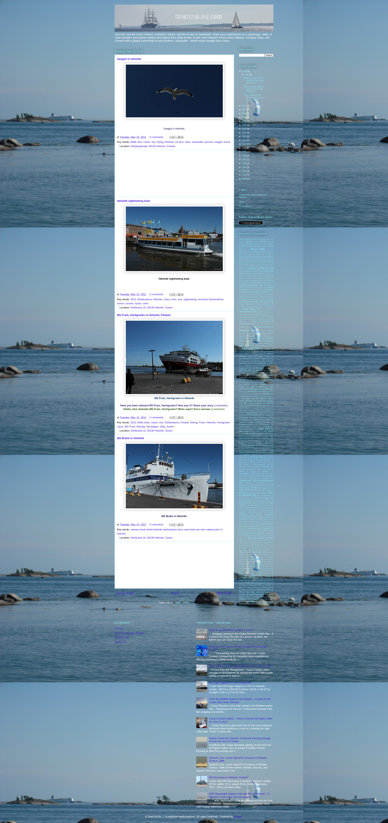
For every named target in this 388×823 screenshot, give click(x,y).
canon (146, 142)
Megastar (269, 427)
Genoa (268, 336)
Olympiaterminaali (265, 480)
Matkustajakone (264, 424)
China (271, 292)
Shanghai (262, 531)
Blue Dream (258, 276)
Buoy (271, 280)
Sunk (261, 557)
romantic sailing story (252, 510)
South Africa (256, 543)
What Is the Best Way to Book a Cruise (231, 630)
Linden (252, 410)
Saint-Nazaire (267, 524)
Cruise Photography (266, 306)
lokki (187, 142)
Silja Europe (263, 535)
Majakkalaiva (257, 419)
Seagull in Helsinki (129, 58)
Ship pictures (247, 533)
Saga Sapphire (258, 517)
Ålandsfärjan (268, 257)
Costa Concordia (267, 299)
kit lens (179, 142)
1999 (248, 244)
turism (120, 303)
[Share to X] (176, 137)
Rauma (242, 503)
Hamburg (266, 343)
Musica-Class (254, 466)
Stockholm (257, 552)
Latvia (241, 405)
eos (154, 142)
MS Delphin (269, 443)
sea (180, 299)
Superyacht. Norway (253, 571)
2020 (244, 113)
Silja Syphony (249, 540)
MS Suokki (254, 459)
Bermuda (269, 271)
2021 (244, 109)
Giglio (245, 341)
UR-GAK (268, 585)
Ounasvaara (253, 485)
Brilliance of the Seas (259, 280)
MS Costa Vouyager (255, 443)
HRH (271, 358)
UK (272, 583)
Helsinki (169, 142)
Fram (202, 422)
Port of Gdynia (260, 493)
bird (139, 142)
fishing (193, 422)
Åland (257, 257)
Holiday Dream (258, 354)
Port (250, 493)
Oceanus (252, 478)
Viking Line (244, 592)
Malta (268, 419)
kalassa (244, 394)
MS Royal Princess (258, 457)
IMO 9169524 (247, 375)
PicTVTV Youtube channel (129, 633)
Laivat (259, 401)
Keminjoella (243, 396)
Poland (242, 493)
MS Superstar (266, 459)
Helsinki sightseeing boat (133, 200)
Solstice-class (243, 543)
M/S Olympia (266, 415)
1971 (269, 239)
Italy (252, 389)
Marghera (242, 422)
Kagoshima (269, 391)
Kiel (251, 396)
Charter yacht (260, 292)
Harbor (271, 345)
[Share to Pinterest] (182, 137)
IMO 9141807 (267, 373)
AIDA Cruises (247, 255)
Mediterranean (244, 427)
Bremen (267, 278)
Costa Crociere (247, 301)
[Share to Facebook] (179, 137)
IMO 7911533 (266, 368)
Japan (259, 389)
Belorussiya (259, 271)
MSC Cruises (244, 464)
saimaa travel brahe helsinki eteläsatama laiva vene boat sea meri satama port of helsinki (256, 521)
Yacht (257, 604)
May (247, 75)
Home (175, 593)
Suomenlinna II (252, 561)
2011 (244, 148)
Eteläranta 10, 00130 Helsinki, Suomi (151, 430)
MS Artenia (259, 434)
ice (261, 363)
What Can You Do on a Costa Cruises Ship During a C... (254, 80)
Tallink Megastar (267, 575)
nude (264, 476)
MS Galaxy (249, 450)
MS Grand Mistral (262, 450)
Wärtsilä (242, 594)
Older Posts (224, 593)
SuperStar (259, 568)
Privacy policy (245, 206)
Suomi (170, 426)
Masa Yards (254, 422)
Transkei (267, 578)
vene (145, 303)
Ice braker (269, 363)
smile (260, 540)
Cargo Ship (266, 283)
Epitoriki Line (244, 321)
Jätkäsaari (269, 389)
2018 (244, 121)
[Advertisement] (174, 173)
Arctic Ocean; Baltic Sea (247, 262)
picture (209, 142)
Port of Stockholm (264, 495)
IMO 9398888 (260, 384)
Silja (254, 535)
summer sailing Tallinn (247, 557)
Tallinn (245, 578)
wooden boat (264, 601)
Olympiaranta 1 (246, 480)
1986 (244, 179)
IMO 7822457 (253, 368)
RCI (263, 503)
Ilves (265, 366)
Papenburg (266, 488)
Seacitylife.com (254, 528)
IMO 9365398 (244, 384)
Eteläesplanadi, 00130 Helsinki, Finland (153, 146)
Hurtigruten (223, 422)
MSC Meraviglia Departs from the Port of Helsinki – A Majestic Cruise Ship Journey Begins (239, 795)
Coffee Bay (251, 297)
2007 (244, 159)
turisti (138, 303)
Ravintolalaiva (253, 503)
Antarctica (259, 259)
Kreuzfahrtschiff (248, 398)
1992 (269, 241)
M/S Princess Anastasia (247, 417)
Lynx (260, 412)
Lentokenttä (243, 408)
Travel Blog (251, 580)
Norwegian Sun (253, 476)
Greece (252, 341)
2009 (244, 156)
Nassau (266, 466)
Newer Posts (125, 593)
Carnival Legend (257, 287)
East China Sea (245, 316)
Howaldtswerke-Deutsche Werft (252, 358)
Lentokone (255, 408)
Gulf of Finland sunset (248, 343)
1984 (248, 241)
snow (268, 540)
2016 (244, 129)
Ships (258, 533)
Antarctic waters (247, 259)
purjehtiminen (259, 500)
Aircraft (268, 255)
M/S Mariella (252, 415)
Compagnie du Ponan (265, 297)
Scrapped (245, 526)
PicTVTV (119, 628)
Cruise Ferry (251, 306)
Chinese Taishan (257, 295)
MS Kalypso (262, 452)
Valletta (256, 587)
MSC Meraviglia (260, 464)
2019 (244, 117)
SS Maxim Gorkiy (248, 547)
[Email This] (170, 137)
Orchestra (247, 483)
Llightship (267, 410)
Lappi (268, 403)
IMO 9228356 (267, 377)
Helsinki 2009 (266, 349)
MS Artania (268, 431)
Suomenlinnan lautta (256, 566)
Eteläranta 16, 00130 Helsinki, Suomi (151, 307)
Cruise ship (248, 308)
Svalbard (242, 573)
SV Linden (267, 571)
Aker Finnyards (245, 257)
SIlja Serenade (266, 538)
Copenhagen (246, 299)
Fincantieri (266, 327)
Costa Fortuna (245, 304)
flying (160, 142)
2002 (244, 171)
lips (259, 410)
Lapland (259, 403)
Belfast (249, 271)
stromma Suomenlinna (210, 299)
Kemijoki (266, 394)
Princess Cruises (262, 498)
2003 (243, 246)
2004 (244, 167)
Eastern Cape (260, 316)
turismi (129, 303)
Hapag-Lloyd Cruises (258, 345)
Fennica (242, 327)
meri (173, 299)
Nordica (260, 469)
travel (227, 142)
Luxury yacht (250, 412)
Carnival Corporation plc (250, 285)
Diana (268, 314)
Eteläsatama (144, 299)
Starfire (267, 550)
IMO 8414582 (261, 370)
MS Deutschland (248, 445)
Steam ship (244, 552)
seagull (218, 142)
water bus (259, 599)
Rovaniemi (242, 512)
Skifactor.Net (121, 637)
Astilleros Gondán (248, 264)
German (257, 338)
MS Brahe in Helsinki (130, 438)
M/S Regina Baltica (266, 417)
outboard (264, 485)
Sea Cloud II (263, 526)
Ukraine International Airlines (251, 585)
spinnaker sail (268, 545)
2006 (244, 163)
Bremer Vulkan (244, 280)
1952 (262, 239)
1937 (256, 239)
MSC (253, 462)
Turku (247, 582)
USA (240, 587)
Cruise (241, 306)
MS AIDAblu (256, 431)
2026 (244, 71)
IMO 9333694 (253, 382)
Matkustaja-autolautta (246, 424)
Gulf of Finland (264, 341)
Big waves (246, 273)
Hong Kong (264, 356)
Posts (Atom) (182, 602)
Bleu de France (265, 273)
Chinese (245, 295)
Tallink (254, 575)
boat (146, 422)
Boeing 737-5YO (245, 278)
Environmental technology (254, 319)
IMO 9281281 (261, 380)
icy (258, 366)
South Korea (268, 543)
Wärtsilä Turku (245, 599)
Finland (184, 422)
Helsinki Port (258, 352)
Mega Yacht (257, 427)
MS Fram (130, 426)
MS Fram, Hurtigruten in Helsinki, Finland (144, 315)
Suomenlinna (254, 559)
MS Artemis (246, 434)
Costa (256, 299)
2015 (244, 132)
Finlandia (261, 331)
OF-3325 (266, 478)
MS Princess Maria (261, 455)
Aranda (268, 259)
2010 (244, 152)
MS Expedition (263, 448)
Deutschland (257, 314)
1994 (241, 244)
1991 (244, 175)
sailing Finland (244, 519)
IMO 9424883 (257, 387)
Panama (253, 488)
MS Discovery (263, 445)
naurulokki (198, 142)
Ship (162, 426)
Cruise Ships (266, 309)
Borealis (258, 278)
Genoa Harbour (245, 338)
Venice (251, 590)
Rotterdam (267, 510)
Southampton (246, 545)
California (245, 283)
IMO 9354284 (266, 382)
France (263, 333)
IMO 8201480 (245, 370)
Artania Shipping (266, 262)
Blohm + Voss (244, 276)
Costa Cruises (264, 301)
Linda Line (243, 410)
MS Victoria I (243, 462)
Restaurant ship (252, 507)
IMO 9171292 (261, 375)
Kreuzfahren (269, 396)
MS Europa (251, 448)
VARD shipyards (267, 587)
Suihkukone (265, 554)
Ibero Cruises (252, 363)
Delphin (260, 312)
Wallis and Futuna (263, 592)
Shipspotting (268, 533)
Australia (252, 266)
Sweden (252, 573)
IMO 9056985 (254, 373)
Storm (268, 552)
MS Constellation (254, 441)
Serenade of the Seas (247, 531)
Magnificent (246, 419)
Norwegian (153, 426)
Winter (252, 601)
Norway (141, 426)
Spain (257, 545)
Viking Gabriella (263, 590)
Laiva (167, 299)
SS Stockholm (263, 547)
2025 (244, 106)
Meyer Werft (264, 429)
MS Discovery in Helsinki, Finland (228, 777)
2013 (244, 140)
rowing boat (257, 512)
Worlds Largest (245, 604)
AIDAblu (259, 255)
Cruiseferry (245, 311)
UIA (267, 583)
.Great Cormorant (245, 239)
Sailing (268, 517)
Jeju (243, 391)
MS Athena (269, 434)
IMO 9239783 (247, 380)
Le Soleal (267, 405)
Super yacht (247, 568)
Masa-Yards (266, 422)
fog (250, 333)
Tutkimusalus (258, 583)
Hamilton (243, 345)
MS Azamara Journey (260, 436)
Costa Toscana (263, 304)
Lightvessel (267, 408)
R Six (269, 500)
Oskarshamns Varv (263, 483)
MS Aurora (245, 436)
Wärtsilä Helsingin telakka (260, 594)
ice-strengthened (247, 366)
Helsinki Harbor (244, 352)
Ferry (256, 327)
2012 (133, 299)
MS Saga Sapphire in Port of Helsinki (230, 682)
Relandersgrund (256, 505)
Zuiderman (265, 604)
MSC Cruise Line (264, 462)
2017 (244, 125)
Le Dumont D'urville (254, 405)
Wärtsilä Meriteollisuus (263, 597)
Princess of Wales (245, 500)
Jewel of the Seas (255, 391)
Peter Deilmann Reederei (250, 490)
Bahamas (252, 268)
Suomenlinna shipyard (253, 564)
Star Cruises (256, 550)
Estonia (266, 321)
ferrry (249, 327)
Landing (250, 403)
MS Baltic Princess (254, 438)
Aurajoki (262, 264)
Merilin (252, 429)
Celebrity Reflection (255, 290)
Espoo (255, 321)
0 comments (156, 137)
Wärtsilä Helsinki (245, 597)
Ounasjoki (242, 485)
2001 (265, 244)
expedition (267, 324)
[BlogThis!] (173, 137)
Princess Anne (244, 498)
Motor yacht (244, 431)
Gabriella (259, 336)
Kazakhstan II (255, 394)
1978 (241, 241)
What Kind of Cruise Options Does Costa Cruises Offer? (254, 97)
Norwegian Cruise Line (249, 474)
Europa (257, 324)
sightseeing (189, 299)
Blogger (238, 816)
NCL (251, 469)
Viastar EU (120, 642)
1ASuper (257, 244)
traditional (256, 578)
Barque (241, 271)
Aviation (261, 266)
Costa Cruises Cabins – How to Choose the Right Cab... (254, 89)
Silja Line (252, 538)
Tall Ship (263, 573)
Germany (269, 338)
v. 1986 (248, 587)
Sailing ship (256, 519)
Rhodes (264, 507)
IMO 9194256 (254, 377)
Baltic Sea (265, 268)
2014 (244, 136)
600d (133, 142)
